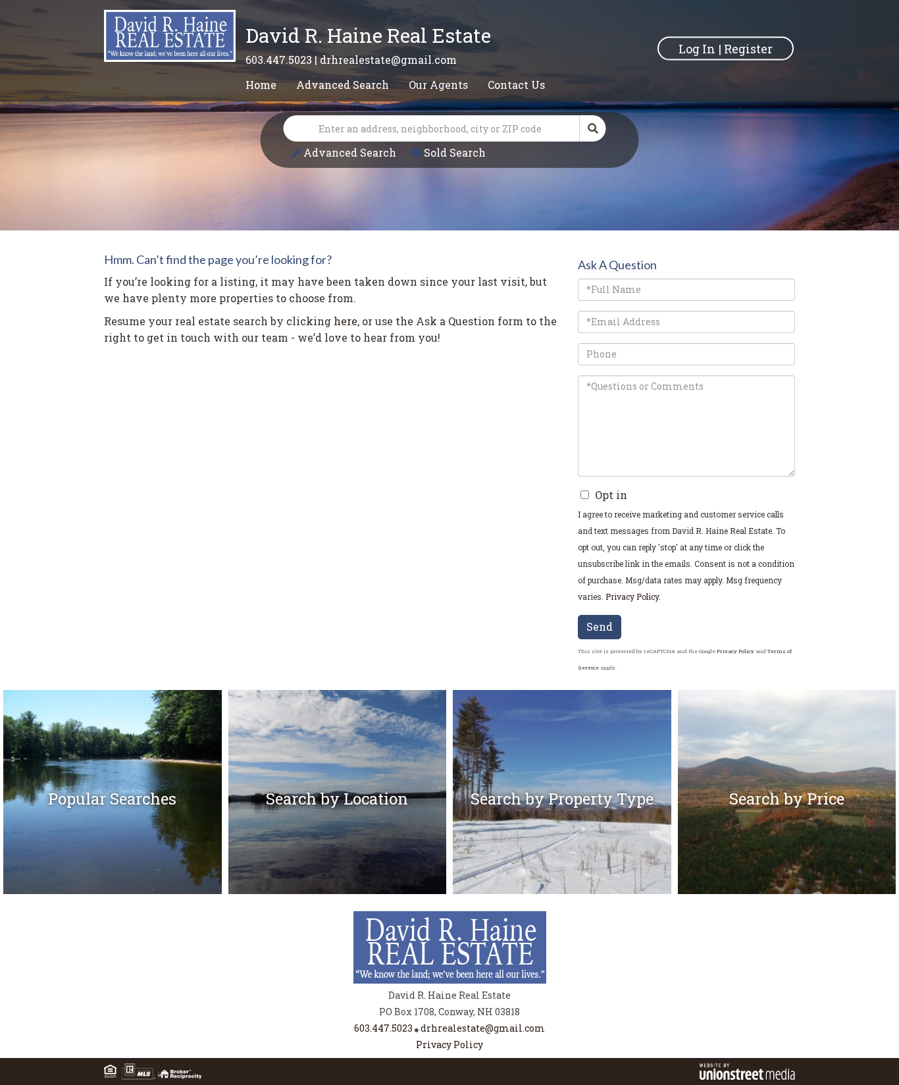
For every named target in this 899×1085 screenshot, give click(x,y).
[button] (593, 128)
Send (599, 626)
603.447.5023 (278, 59)
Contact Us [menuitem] (516, 85)
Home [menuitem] (260, 85)
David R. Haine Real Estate (368, 35)
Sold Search (455, 152)
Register (748, 48)
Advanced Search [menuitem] (342, 85)
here (345, 321)
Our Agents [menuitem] (438, 85)
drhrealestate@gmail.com (388, 59)
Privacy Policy (632, 596)
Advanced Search (349, 152)
